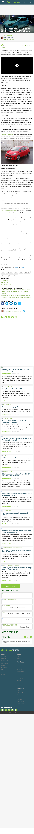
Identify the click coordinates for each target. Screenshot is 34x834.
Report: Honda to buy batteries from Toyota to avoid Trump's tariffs (20, 620)
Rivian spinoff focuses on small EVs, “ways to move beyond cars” (17, 494)
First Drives (20, 676)
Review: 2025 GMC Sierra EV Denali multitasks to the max (14, 421)
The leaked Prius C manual (7, 134)
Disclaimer (19, 699)
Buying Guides (11, 14)
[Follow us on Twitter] (6, 317)
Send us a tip (6, 280)
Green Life (19, 685)
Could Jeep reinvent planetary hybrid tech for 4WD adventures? (16, 439)
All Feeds (19, 669)
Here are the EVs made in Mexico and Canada (15, 513)
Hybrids (21, 272)
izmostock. (28, 712)
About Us (19, 690)
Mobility (3, 658)
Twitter (22, 267)
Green (16, 272)
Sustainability (4, 661)
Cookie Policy (20, 701)
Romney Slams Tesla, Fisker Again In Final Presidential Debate (15, 296)
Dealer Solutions (21, 664)
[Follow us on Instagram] (9, 317)
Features (3, 674)
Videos (19, 658)
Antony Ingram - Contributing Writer (13, 311)
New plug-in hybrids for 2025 (12, 389)
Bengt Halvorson (6, 373)
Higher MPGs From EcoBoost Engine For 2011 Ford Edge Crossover (14, 293)
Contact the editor (7, 284)
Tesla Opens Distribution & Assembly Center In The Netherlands (16, 298)
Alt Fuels (3, 670)
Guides (19, 683)
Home (2, 14)
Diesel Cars (4, 672)
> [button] (31, 637)
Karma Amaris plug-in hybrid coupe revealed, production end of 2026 (19, 614)
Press (18, 695)
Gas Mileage (4, 663)
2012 (3, 272)
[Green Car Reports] (17, 2)
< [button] (24, 637)
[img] (2, 303)
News (6, 14)
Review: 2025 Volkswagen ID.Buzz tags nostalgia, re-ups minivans (15, 370)
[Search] (30, 2)
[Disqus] (17, 342)
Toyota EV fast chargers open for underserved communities (25, 626)
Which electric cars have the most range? (16, 458)
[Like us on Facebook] (2, 317)
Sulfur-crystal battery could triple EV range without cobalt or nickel (17, 568)
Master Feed (20, 671)
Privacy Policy (20, 704)
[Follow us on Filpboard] (16, 317)
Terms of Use (20, 697)
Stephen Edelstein (6, 451)
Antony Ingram (8, 35)
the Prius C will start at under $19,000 (16, 209)
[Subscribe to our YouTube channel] (12, 317)
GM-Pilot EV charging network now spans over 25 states (16, 550)
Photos (19, 656)
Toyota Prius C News (13, 276)
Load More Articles (11, 586)
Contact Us (20, 692)
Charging (3, 656)
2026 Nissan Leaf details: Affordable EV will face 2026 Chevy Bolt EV (16, 474)
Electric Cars (4, 667)
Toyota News (4, 276)
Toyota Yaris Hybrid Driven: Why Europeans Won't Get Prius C (15, 290)
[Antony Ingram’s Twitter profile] (23, 311)
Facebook (16, 267)
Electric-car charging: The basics (13, 407)
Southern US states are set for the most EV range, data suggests (17, 531)
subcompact (27, 272)
